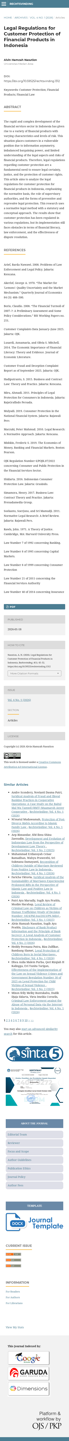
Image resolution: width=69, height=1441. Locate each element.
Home (8, 17)
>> (32, 1020)
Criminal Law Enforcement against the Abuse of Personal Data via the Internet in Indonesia (37, 1004)
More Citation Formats (24, 673)
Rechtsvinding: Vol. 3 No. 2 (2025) (33, 850)
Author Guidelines (19, 1160)
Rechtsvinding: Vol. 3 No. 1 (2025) (33, 920)
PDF (12, 606)
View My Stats (15, 1327)
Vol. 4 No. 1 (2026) (41, 17)
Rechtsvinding (21, 4)
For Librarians (14, 1303)
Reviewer (14, 1143)
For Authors (13, 1297)
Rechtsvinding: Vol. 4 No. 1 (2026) (33, 873)
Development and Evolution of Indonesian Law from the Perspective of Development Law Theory (38, 842)
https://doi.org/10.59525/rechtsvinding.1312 (32, 81)
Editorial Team (17, 1134)
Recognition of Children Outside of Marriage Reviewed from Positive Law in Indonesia (37, 865)
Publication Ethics (19, 1168)
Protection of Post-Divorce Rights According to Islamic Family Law (38, 823)
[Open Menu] (4, 4)
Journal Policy (16, 1177)
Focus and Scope (18, 1151)
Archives (21, 17)
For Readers (13, 1291)
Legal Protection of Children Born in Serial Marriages (35, 952)
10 (26, 1020)
